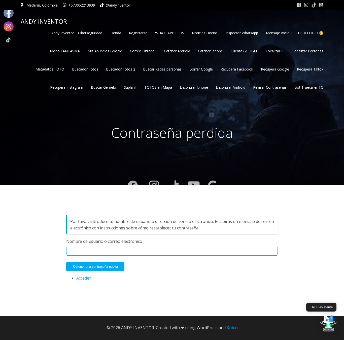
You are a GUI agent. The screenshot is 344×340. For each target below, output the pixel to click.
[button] (328, 323)
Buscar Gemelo (103, 87)
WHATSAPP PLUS (169, 32)
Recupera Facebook (237, 69)
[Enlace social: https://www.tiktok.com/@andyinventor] (314, 5)
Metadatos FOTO (50, 69)
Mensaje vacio (278, 32)
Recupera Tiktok (310, 69)
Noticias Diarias (205, 32)
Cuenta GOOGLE (244, 51)
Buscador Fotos (85, 69)
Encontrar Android (230, 87)
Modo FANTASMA (65, 51)
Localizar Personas (307, 51)
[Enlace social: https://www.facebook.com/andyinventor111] (298, 5)
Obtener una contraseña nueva (95, 266)
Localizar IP (275, 51)
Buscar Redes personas (162, 69)
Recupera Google (275, 69)
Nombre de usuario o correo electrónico (104, 241)
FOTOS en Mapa (158, 87)
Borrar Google (201, 69)
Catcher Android (177, 51)
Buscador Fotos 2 (120, 69)
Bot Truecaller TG (308, 87)
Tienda (115, 32)
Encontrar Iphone (194, 87)
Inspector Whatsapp (241, 32)
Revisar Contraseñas (270, 87)
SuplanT (130, 87)
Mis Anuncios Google (105, 51)
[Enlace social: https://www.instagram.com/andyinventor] (306, 5)
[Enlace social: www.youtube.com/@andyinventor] (321, 5)
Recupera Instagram (66, 87)
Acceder (83, 278)
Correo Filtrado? (143, 51)
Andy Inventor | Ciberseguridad (76, 32)
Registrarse (138, 32)
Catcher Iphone (210, 51)
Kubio (232, 327)
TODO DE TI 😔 (310, 32)
